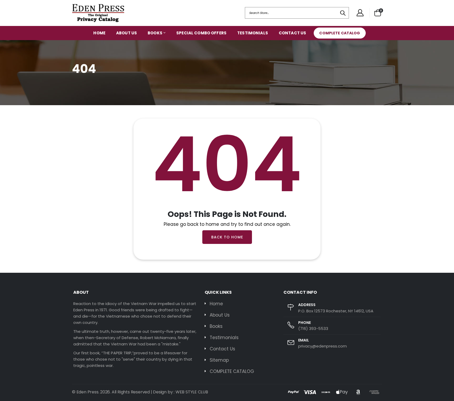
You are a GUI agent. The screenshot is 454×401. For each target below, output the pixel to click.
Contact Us (292, 33)
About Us (126, 33)
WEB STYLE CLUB (192, 392)
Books (155, 33)
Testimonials (252, 33)
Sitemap (219, 360)
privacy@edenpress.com (322, 346)
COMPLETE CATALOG (339, 33)
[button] (378, 12)
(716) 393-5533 (313, 328)
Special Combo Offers (201, 33)
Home (99, 33)
